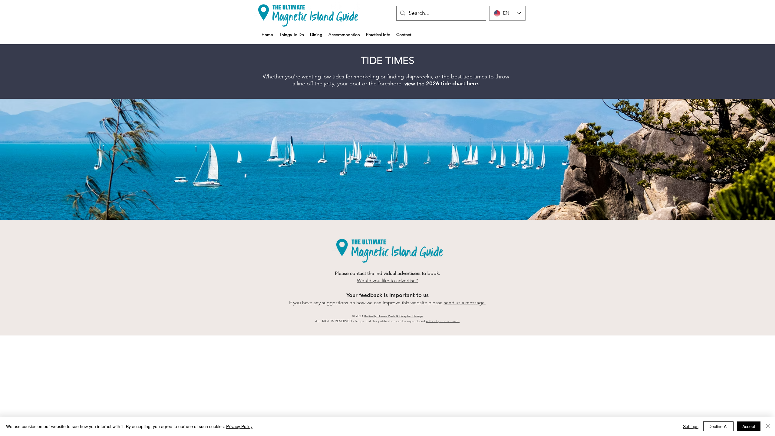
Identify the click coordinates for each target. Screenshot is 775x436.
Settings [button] (690, 426)
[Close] (767, 426)
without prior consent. (443, 321)
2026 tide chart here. (453, 83)
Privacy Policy (239, 426)
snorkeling (366, 76)
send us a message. (465, 303)
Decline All (718, 426)
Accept (748, 426)
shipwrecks (418, 76)
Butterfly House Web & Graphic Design (393, 316)
